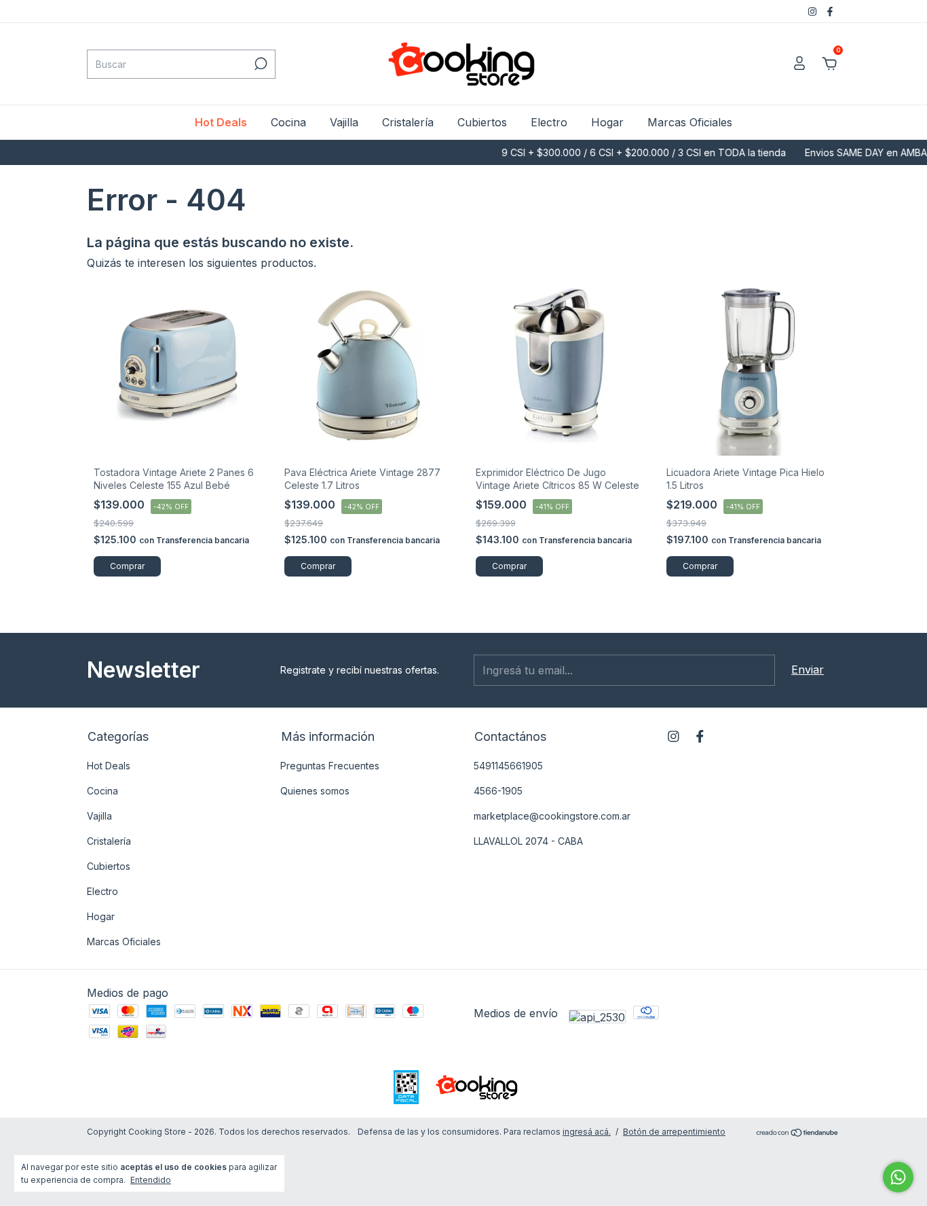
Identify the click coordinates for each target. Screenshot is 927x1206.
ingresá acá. (587, 1132)
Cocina (288, 122)
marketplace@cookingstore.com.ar (552, 816)
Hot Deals (221, 122)
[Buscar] (259, 63)
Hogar (607, 122)
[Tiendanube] (797, 1133)
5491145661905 (508, 765)
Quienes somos (314, 791)
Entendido (150, 1180)
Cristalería (408, 122)
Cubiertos (482, 122)
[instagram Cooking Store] (814, 11)
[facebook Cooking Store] (830, 11)
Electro (549, 122)
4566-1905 (498, 791)
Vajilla (344, 122)
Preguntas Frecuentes (329, 765)
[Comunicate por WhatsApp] (898, 1177)
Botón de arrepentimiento (674, 1132)
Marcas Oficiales (689, 122)
